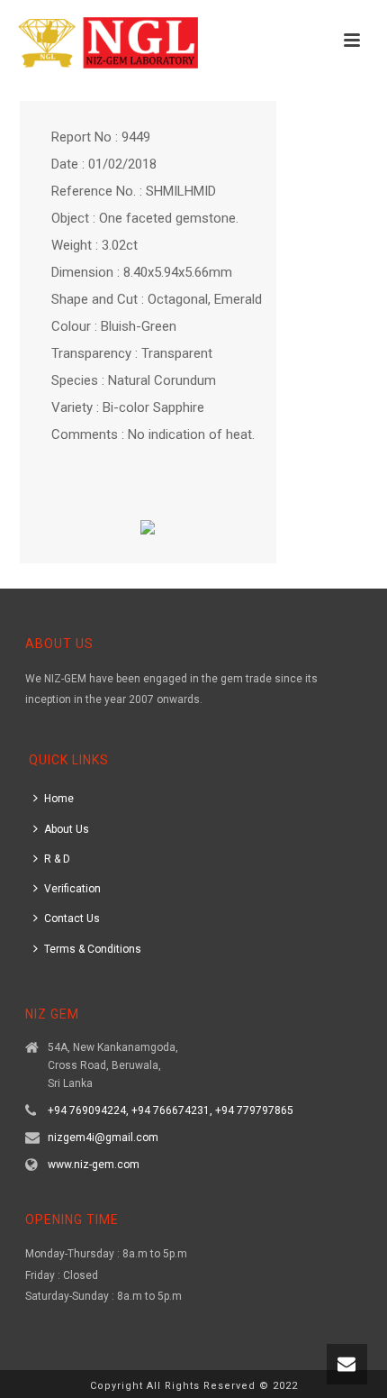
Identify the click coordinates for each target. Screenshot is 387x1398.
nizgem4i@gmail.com (103, 1137)
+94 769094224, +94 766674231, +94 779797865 (170, 1110)
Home (59, 798)
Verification (72, 888)
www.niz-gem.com (94, 1164)
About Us (66, 829)
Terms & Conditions (92, 949)
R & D (57, 859)
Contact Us (72, 918)
